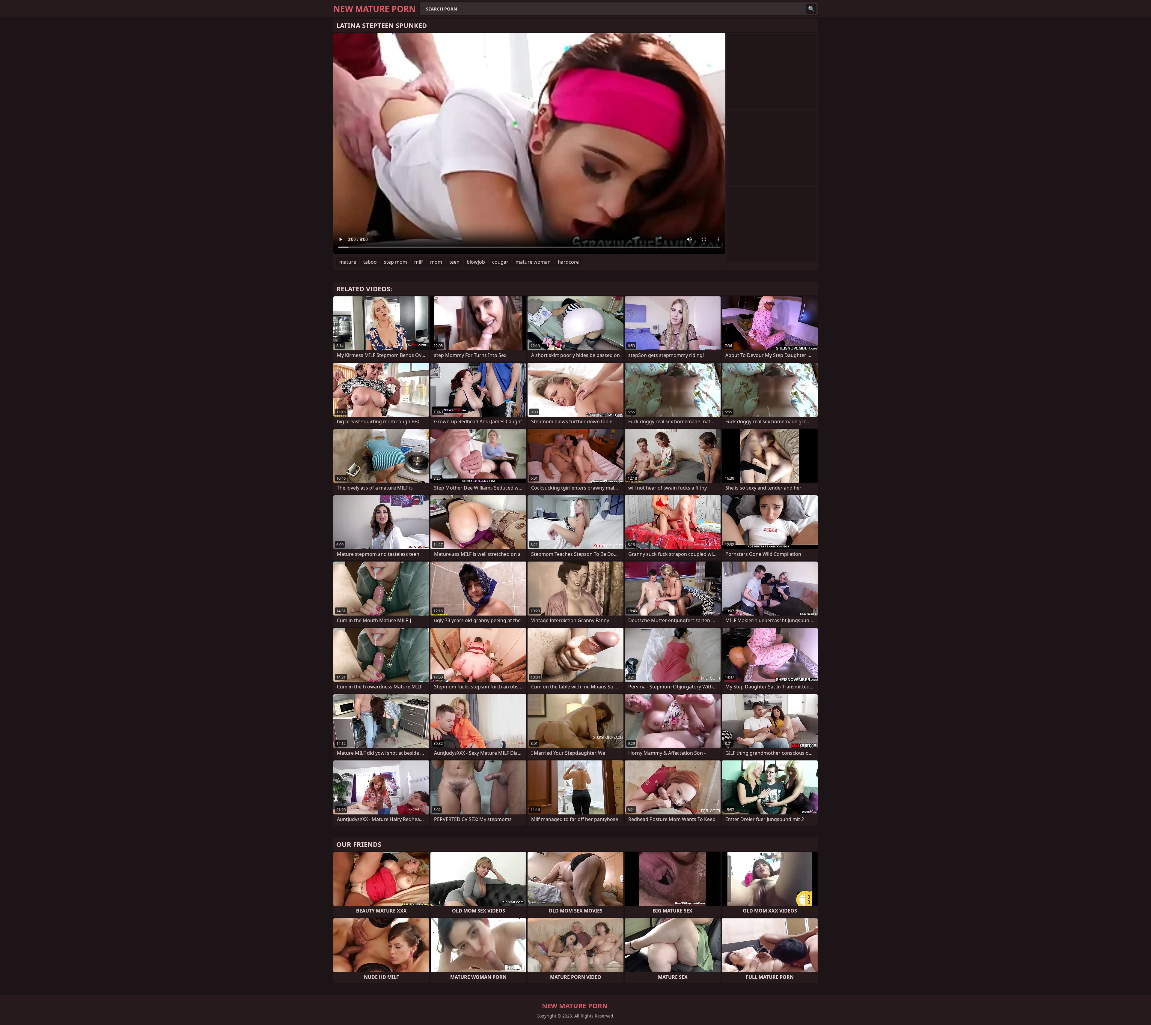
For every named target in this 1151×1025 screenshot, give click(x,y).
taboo (370, 262)
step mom (395, 262)
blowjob (476, 262)
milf (418, 262)
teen (454, 262)
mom (436, 262)
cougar (500, 262)
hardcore (568, 262)
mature (347, 262)
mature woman (533, 262)
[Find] (811, 9)
